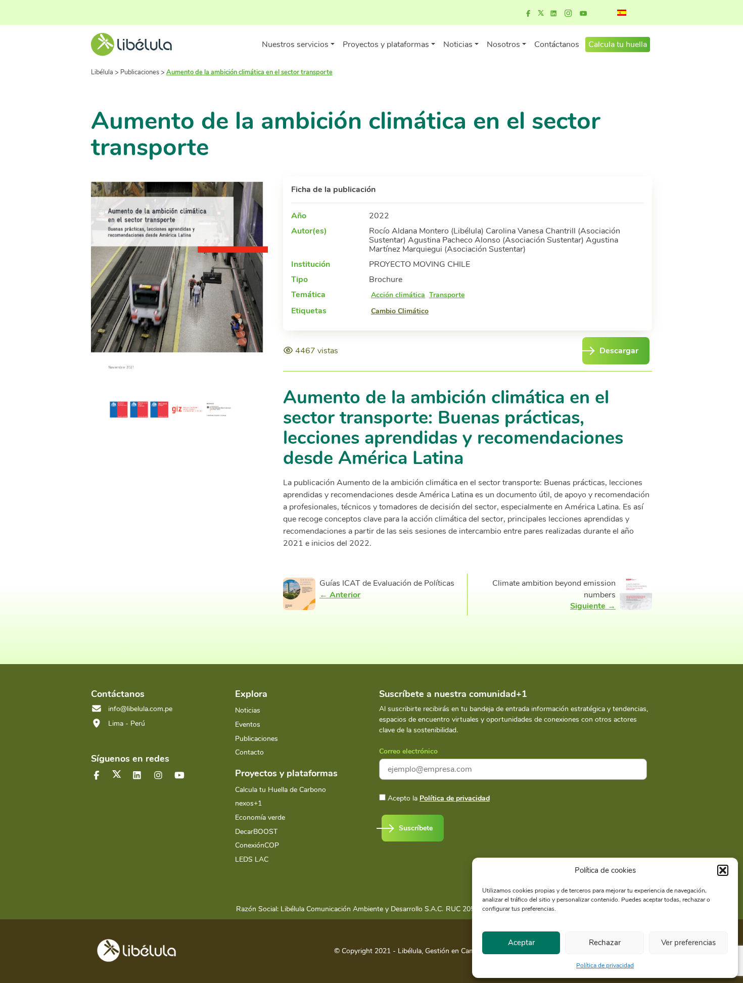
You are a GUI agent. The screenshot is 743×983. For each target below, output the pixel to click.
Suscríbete (416, 828)
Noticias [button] (458, 44)
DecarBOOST (256, 831)
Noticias (247, 710)
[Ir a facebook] (528, 13)
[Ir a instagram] (568, 13)
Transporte (447, 295)
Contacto (249, 752)
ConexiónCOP (257, 845)
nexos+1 (248, 803)
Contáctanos (556, 44)
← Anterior (339, 594)
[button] (723, 870)
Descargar (618, 350)
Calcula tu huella (617, 44)
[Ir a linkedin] (553, 13)
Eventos (247, 724)
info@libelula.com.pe (140, 709)
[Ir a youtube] (583, 13)
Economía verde (260, 817)
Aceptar (521, 943)
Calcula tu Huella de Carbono (280, 789)
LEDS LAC (251, 859)
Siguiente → (593, 606)
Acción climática (398, 295)
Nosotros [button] (503, 44)
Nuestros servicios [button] (295, 44)
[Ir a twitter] (116, 774)
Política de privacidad (605, 965)
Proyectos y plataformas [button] (386, 44)
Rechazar (605, 943)
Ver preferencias (688, 943)
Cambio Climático (400, 311)
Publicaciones (256, 738)
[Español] (622, 12)
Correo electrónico (408, 751)
